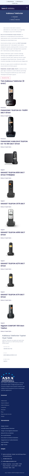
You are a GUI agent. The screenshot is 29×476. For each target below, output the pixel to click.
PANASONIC (3, 69)
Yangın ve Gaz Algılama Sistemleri (9, 430)
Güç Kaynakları (5, 442)
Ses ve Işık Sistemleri (6, 435)
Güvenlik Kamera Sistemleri (7, 428)
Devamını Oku (5, 78)
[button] (27, 8)
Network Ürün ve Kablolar (7, 433)
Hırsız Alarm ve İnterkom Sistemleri (9, 437)
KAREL (12, 69)
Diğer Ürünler (4, 444)
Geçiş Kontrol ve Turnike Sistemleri (9, 440)
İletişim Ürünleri (4, 426)
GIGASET (9, 69)
